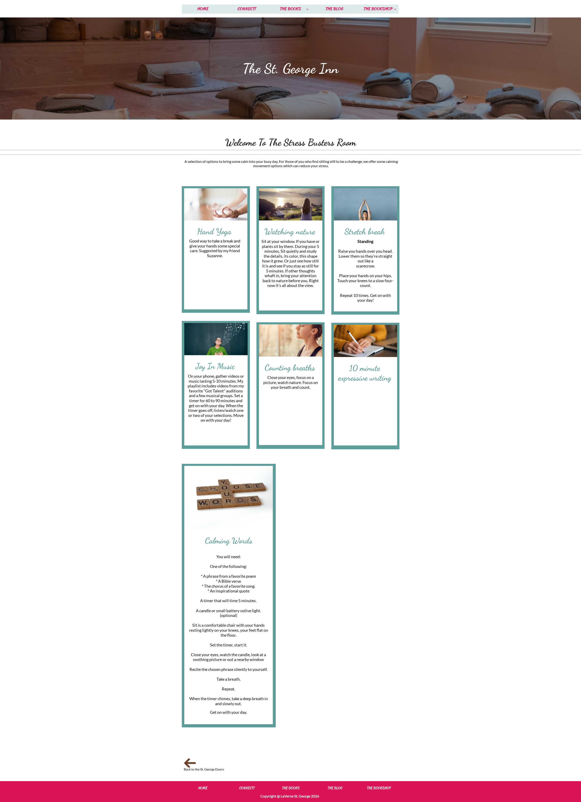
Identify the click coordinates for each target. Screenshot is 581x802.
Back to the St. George (199, 769)
